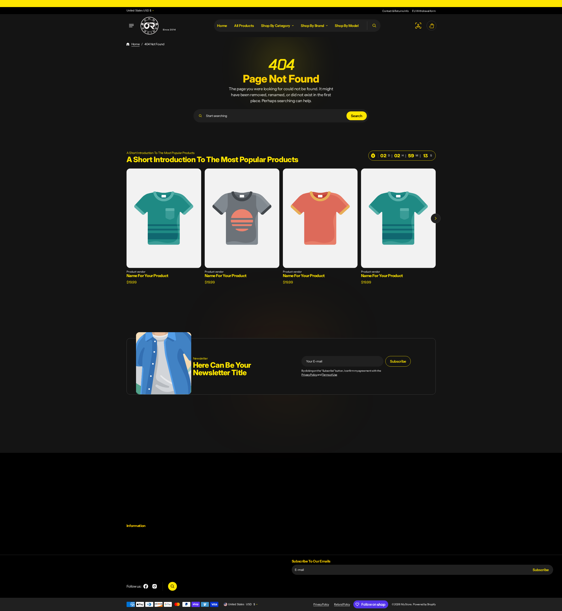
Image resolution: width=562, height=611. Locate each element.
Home (135, 44)
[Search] (200, 115)
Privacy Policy (309, 374)
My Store (406, 604)
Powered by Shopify (424, 604)
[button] (131, 25)
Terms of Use (329, 374)
